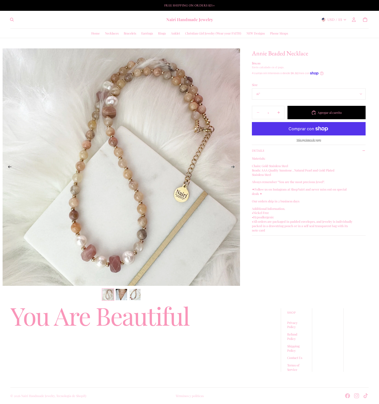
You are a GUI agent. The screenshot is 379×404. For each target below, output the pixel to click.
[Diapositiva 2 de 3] (121, 294)
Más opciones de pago (308, 140)
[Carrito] (365, 19)
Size (255, 85)
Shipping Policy (293, 348)
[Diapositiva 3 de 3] (135, 294)
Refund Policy (292, 336)
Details (258, 151)
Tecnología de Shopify (71, 396)
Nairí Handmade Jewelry (38, 396)
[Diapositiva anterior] (8, 167)
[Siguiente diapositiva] (234, 167)
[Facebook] (347, 396)
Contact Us (294, 358)
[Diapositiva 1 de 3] (108, 294)
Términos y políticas (190, 396)
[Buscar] (12, 19)
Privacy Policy (292, 325)
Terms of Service (293, 367)
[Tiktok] (365, 396)
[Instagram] (356, 396)
